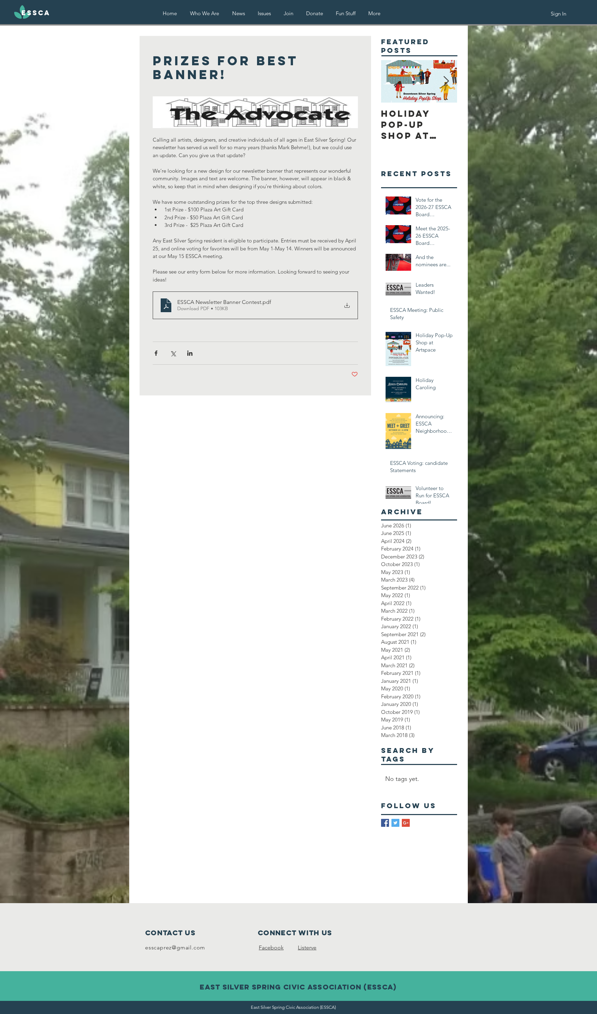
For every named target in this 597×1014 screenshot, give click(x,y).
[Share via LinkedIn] (190, 353)
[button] (264, 13)
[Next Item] (446, 81)
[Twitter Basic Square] (395, 823)
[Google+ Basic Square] (406, 823)
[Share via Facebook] (156, 353)
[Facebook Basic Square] (385, 823)
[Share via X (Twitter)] (173, 353)
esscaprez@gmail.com (175, 947)
